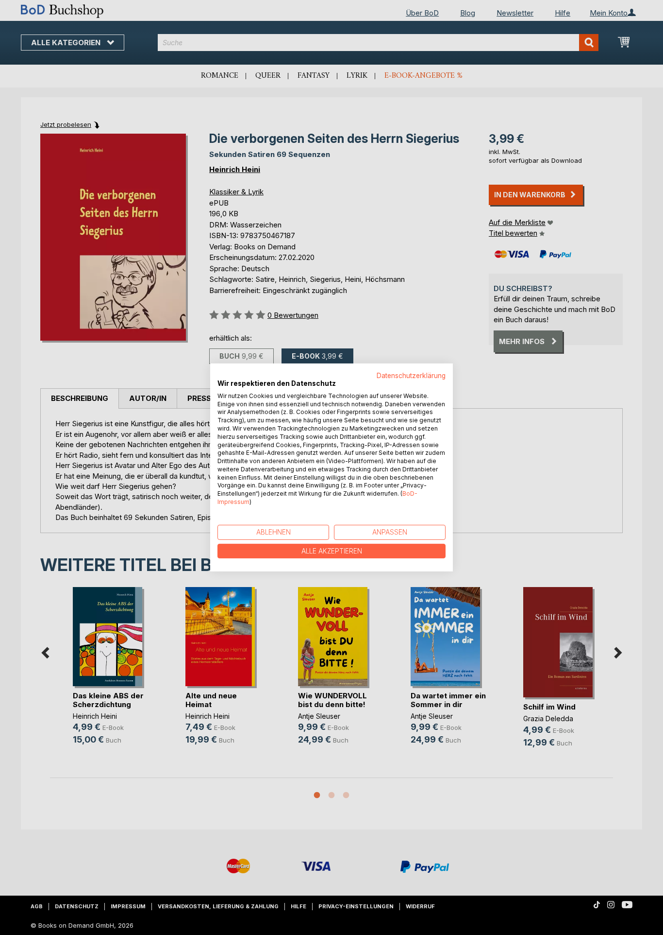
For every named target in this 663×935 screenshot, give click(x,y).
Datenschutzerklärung (411, 376)
